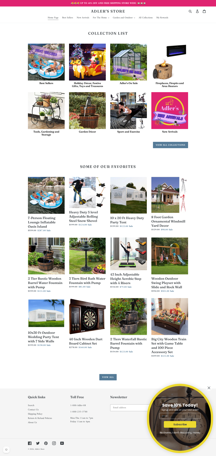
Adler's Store (108, 11)
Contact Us (33, 410)
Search (31, 405)
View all (108, 377)
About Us (32, 422)
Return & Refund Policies (40, 418)
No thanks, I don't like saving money (180, 432)
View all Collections (170, 145)
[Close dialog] (209, 388)
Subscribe (180, 424)
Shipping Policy (35, 414)
